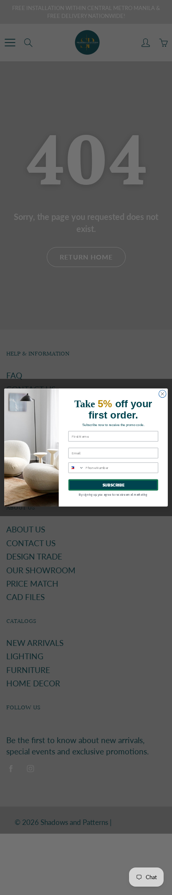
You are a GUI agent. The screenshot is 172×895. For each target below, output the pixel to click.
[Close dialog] (162, 394)
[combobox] (75, 468)
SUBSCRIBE (113, 485)
